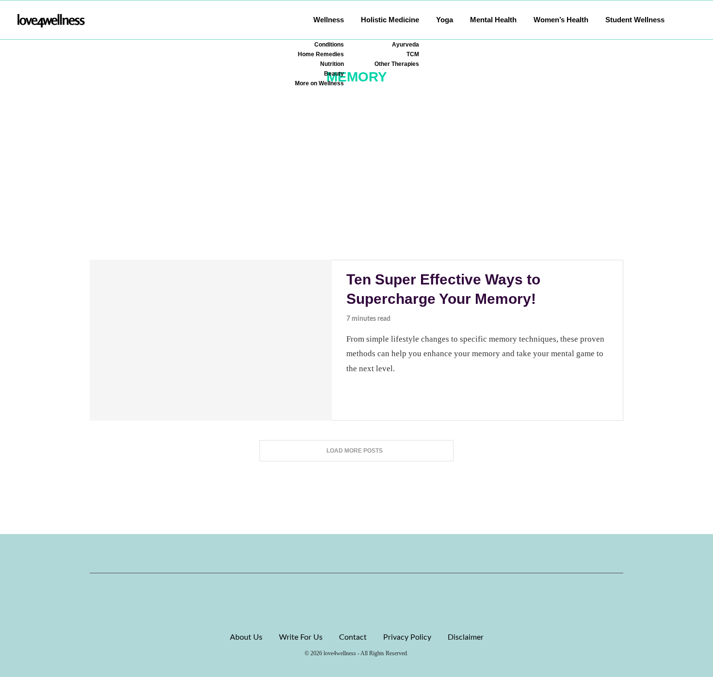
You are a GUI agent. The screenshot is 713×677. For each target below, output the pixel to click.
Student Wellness (634, 20)
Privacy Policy (407, 637)
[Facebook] (323, 553)
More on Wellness (319, 83)
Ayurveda (405, 44)
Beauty (334, 73)
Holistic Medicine (390, 20)
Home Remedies (321, 54)
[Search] (691, 19)
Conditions (329, 44)
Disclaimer (466, 637)
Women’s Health (561, 20)
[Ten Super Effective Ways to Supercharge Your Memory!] (211, 340)
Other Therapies (396, 64)
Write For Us (301, 637)
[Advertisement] (356, 187)
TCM (412, 54)
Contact (353, 637)
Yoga (444, 20)
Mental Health (493, 20)
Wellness (328, 20)
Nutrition (332, 64)
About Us (246, 637)
